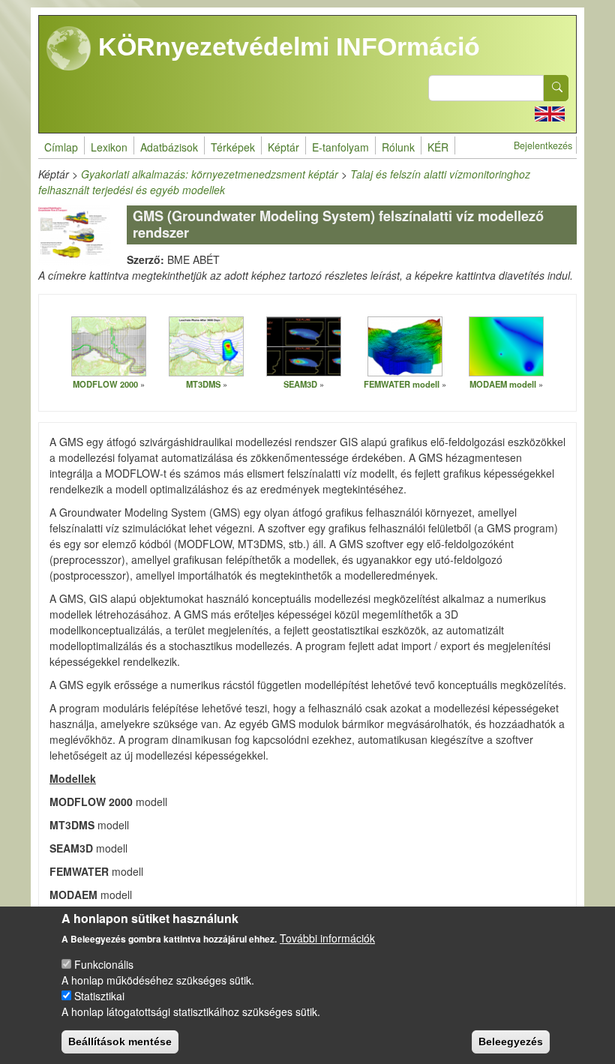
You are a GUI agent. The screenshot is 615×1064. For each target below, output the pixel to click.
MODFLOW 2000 (105, 384)
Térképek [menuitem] (233, 146)
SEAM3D (300, 384)
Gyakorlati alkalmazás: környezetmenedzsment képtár (209, 173)
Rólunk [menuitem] (398, 146)
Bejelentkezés (543, 145)
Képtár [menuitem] (283, 146)
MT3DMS (203, 384)
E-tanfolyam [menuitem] (340, 146)
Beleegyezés (510, 1042)
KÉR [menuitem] (438, 146)
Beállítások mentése (120, 1042)
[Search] (556, 88)
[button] (108, 346)
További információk (327, 938)
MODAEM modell (503, 384)
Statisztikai (99, 995)
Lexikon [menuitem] (109, 146)
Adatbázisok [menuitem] (169, 146)
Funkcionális (104, 964)
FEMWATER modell (402, 384)
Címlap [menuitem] (61, 146)
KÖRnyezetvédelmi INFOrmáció (286, 46)
